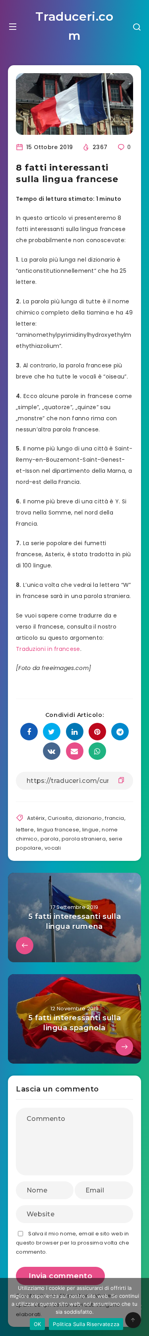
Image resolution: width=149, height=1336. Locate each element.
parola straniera (84, 839)
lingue (90, 829)
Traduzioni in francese (48, 649)
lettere (25, 829)
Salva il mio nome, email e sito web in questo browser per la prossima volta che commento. (72, 1243)
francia (114, 818)
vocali (53, 848)
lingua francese (58, 829)
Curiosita (60, 818)
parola (50, 839)
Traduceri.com (74, 26)
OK (37, 1324)
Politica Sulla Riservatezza (86, 1324)
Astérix (36, 818)
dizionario (88, 818)
